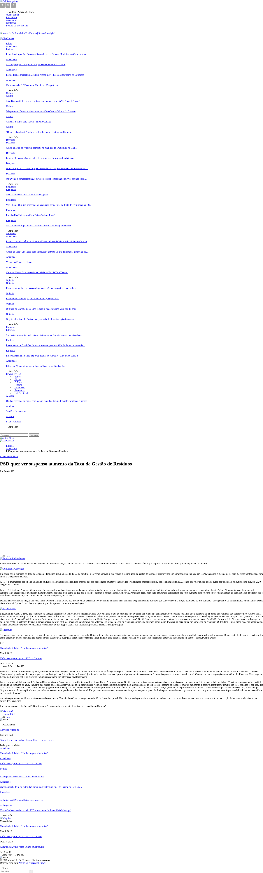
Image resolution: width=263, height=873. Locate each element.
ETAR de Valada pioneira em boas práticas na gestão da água (35, 366)
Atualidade (11, 46)
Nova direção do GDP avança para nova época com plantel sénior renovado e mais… (47, 168)
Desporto (10, 140)
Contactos (11, 23)
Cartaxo (6, 714)
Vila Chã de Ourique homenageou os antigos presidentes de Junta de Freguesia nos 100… (49, 205)
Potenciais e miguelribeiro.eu (32, 863)
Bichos (17, 379)
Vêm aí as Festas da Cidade (19, 262)
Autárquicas (6, 805)
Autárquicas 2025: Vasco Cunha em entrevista (22, 846)
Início (9, 43)
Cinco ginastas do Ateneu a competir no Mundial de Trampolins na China (41, 147)
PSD (12, 714)
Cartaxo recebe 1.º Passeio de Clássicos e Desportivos (32, 85)
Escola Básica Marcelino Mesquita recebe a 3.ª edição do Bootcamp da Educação (45, 75)
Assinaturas (11, 20)
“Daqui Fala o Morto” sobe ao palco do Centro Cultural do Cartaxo (38, 132)
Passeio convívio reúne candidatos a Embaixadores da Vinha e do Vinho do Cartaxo (46, 241)
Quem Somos (12, 14)
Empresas (10, 327)
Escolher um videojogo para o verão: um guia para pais (32, 298)
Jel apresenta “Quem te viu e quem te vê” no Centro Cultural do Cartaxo (40, 111)
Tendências (19, 390)
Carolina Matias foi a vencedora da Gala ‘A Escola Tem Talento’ (37, 272)
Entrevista (5, 792)
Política (9, 49)
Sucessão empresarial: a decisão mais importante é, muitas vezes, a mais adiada (44, 335)
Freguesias (11, 186)
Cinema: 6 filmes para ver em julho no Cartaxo (28, 121)
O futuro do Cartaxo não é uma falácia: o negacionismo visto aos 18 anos (41, 309)
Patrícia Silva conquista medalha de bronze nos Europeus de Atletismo (40, 158)
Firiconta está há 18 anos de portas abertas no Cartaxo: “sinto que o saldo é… (43, 355)
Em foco (10, 340)
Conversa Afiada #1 (9, 729)
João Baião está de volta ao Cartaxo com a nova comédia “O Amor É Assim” (43, 101)
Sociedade (11, 233)
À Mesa (18, 382)
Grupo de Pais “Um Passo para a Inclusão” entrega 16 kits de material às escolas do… (47, 251)
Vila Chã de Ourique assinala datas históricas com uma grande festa (38, 225)
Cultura (9, 93)
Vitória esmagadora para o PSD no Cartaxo (21, 658)
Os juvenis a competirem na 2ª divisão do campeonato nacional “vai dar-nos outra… (46, 178)
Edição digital (21, 393)
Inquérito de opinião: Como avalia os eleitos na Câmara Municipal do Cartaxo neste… (47, 54)
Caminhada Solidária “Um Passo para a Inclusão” (24, 648)
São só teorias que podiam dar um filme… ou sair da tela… (28, 740)
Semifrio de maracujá (16, 411)
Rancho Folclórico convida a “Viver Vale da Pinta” (30, 215)
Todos (17, 376)
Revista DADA (13, 374)
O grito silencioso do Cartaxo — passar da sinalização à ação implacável (40, 319)
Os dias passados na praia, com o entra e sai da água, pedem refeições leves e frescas (46, 401)
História (18, 385)
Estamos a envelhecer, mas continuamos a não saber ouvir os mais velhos (41, 288)
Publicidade (11, 17)
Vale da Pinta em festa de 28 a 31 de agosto (27, 194)
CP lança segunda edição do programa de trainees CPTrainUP (35, 64)
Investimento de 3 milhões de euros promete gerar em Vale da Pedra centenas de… (45, 345)
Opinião (10, 280)
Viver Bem (19, 387)
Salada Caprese (13, 421)
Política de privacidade (17, 25)
